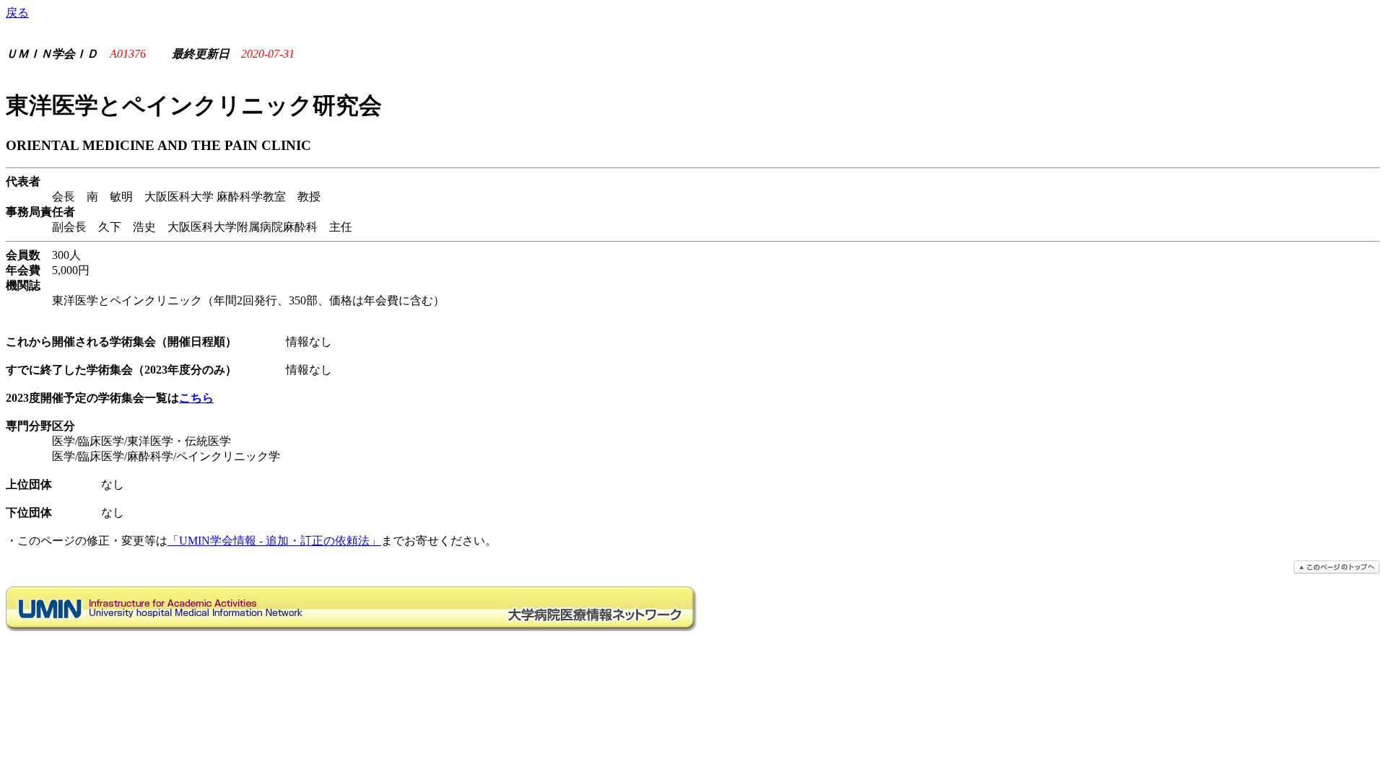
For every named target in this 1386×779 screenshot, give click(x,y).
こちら (196, 398)
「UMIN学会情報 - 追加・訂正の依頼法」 (274, 540)
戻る (17, 12)
